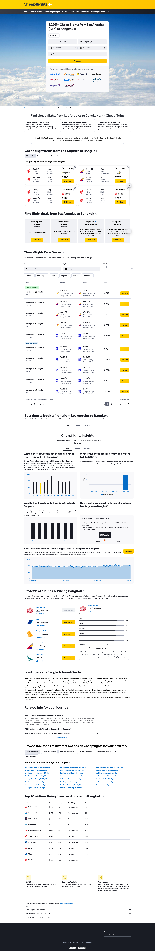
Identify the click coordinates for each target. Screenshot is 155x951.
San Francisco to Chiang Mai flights (107, 776)
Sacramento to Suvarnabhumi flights (72, 776)
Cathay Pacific (40, 655)
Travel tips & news (98, 12)
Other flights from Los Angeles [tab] (107, 751)
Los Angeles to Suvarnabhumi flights (37, 767)
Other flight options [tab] (85, 751)
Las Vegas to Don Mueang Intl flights (37, 773)
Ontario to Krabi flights (103, 785)
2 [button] (111, 404)
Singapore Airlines (42, 631)
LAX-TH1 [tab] (68, 426)
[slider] (132, 269)
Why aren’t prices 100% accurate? (38, 917)
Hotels (64, 12)
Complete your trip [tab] (49, 751)
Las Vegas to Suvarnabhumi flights (72, 770)
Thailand (36, 108)
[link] (37, 240)
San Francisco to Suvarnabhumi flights (73, 767)
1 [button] (107, 404)
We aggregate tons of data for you (38, 914)
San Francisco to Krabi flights (105, 782)
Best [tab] (38, 156)
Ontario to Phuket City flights (105, 779)
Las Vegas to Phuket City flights (35, 788)
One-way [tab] (60, 156)
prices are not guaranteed (66, 903)
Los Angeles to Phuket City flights (71, 773)
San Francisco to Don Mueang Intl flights (109, 767)
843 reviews (40, 613)
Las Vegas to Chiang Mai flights (70, 785)
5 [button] (125, 404)
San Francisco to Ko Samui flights (36, 785)
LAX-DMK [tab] (87, 426)
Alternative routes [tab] (32, 751)
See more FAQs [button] (62, 737)
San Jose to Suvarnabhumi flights (107, 770)
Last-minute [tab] (49, 156)
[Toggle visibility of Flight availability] (107, 494)
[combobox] (54, 35)
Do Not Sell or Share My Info (70, 942)
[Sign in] (108, 12)
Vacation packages (52, 12)
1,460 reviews (40, 661)
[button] (75, 29)
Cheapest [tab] (29, 156)
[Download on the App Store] (82, 948)
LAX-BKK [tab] (77, 426)
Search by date (36, 12)
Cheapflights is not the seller (36, 910)
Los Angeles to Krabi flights (69, 782)
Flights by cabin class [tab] (67, 751)
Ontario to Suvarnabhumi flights (36, 770)
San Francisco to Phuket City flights (37, 776)
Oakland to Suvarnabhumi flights (71, 779)
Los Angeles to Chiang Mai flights (36, 779)
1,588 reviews (40, 637)
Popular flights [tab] (31, 756)
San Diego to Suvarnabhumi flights (107, 773)
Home (26, 12)
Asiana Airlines (41, 643)
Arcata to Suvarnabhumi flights (35, 782)
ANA (37, 619)
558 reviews (40, 649)
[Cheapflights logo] (35, 5)
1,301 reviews (40, 625)
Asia (31, 108)
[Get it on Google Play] (72, 948)
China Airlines (40, 607)
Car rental (85, 12)
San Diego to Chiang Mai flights (71, 788)
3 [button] (115, 404)
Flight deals (74, 12)
